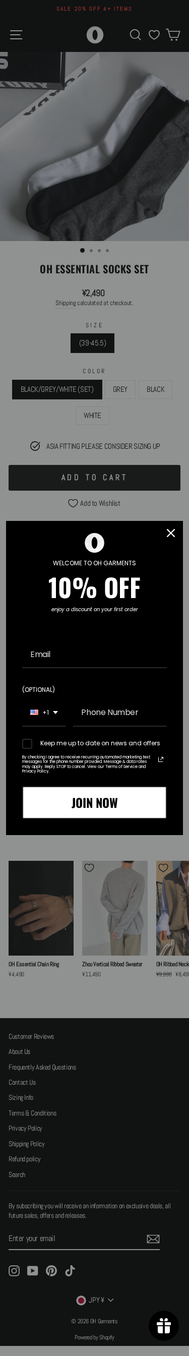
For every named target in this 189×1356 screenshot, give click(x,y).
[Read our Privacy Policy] (161, 759)
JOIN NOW (95, 802)
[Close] (171, 533)
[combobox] (44, 712)
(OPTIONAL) (38, 689)
